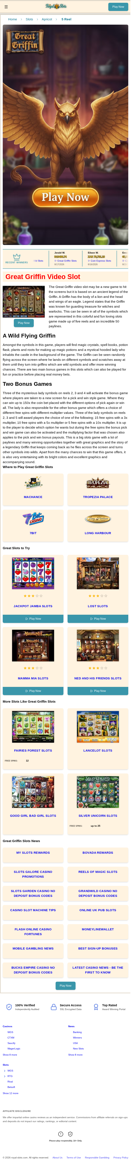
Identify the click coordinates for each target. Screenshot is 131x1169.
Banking (77, 1032)
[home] (59, 10)
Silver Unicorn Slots (98, 815)
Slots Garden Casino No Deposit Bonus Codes (33, 893)
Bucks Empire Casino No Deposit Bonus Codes (33, 970)
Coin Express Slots (95, 260)
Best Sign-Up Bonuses (98, 948)
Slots (29, 19)
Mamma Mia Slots (33, 678)
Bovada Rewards (98, 852)
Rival (10, 1081)
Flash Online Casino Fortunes (33, 932)
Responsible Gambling (97, 1157)
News (71, 1026)
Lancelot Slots (97, 750)
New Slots (78, 1048)
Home (12, 19)
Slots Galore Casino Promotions (33, 874)
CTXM (11, 1037)
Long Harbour (98, 533)
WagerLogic (14, 1048)
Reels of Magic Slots (98, 872)
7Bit (33, 533)
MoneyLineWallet (98, 929)
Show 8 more (10, 1054)
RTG (10, 1076)
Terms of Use (74, 1157)
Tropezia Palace (98, 497)
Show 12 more (10, 1093)
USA (75, 1043)
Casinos (7, 1026)
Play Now (118, 6)
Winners (77, 1037)
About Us (57, 1157)
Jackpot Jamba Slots (33, 606)
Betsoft (11, 1087)
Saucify (11, 1043)
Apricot (47, 19)
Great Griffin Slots (61, 260)
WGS (10, 1032)
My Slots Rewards (33, 852)
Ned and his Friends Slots (97, 678)
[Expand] (5, 1071)
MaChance (33, 497)
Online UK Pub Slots (97, 910)
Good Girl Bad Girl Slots (33, 815)
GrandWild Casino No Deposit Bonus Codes (97, 893)
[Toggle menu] (6, 6)
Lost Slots (98, 606)
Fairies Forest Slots (33, 750)
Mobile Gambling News (33, 948)
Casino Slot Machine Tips (33, 910)
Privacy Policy (120, 1157)
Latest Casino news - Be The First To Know (97, 970)
